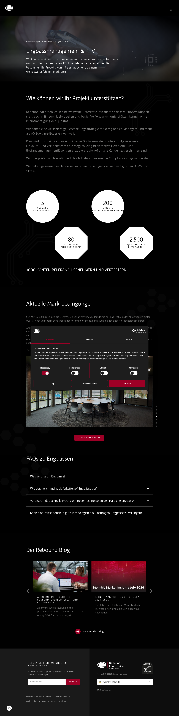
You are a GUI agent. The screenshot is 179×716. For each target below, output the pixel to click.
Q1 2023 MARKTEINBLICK (89, 437)
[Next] (149, 591)
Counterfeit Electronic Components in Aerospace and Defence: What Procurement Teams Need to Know (126, 601)
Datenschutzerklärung (62, 696)
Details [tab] (89, 340)
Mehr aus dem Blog (93, 631)
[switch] (74, 373)
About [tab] (129, 340)
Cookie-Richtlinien (33, 701)
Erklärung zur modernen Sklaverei (54, 701)
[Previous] (29, 591)
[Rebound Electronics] (9, 8)
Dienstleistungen (33, 41)
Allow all (127, 383)
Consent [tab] (50, 340)
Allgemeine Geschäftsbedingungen (39, 696)
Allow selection (90, 383)
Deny (52, 383)
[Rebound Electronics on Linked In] (9, 708)
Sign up (73, 681)
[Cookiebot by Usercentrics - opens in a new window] (134, 331)
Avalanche (108, 690)
